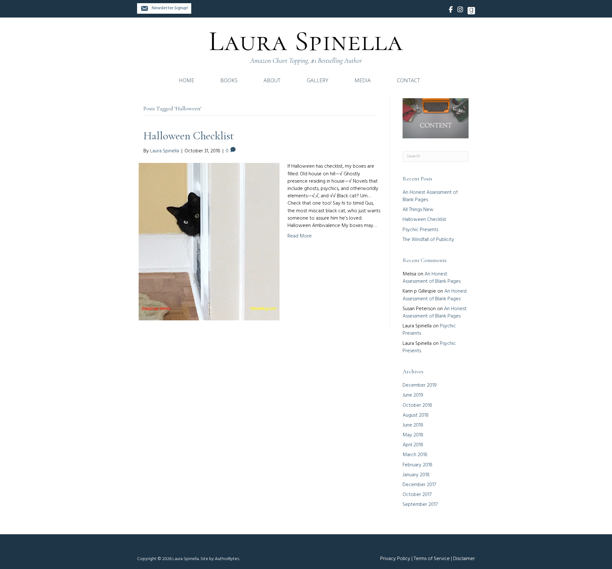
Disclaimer (464, 559)
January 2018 (416, 475)
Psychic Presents (420, 230)
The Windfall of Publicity (428, 240)
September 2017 (420, 504)
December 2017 (419, 485)
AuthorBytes (227, 559)
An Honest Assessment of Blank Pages (430, 196)
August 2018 (416, 415)
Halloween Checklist (188, 135)
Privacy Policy (395, 559)
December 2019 (420, 385)
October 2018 (417, 405)
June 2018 (413, 425)
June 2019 (413, 395)
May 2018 (413, 435)
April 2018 (413, 445)
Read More (300, 236)
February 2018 (418, 465)
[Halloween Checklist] (209, 242)
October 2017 (417, 495)
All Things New (418, 210)
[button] (164, 8)
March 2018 (415, 455)
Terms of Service (432, 559)
